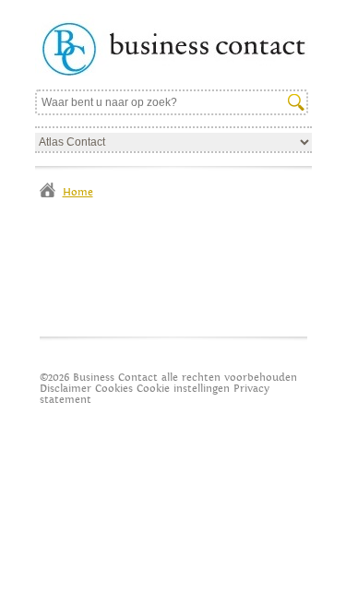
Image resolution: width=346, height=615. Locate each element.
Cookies (114, 388)
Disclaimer (65, 388)
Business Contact (173, 45)
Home (78, 191)
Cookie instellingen (183, 388)
